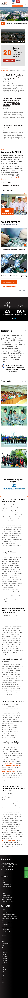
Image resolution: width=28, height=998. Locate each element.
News (3, 943)
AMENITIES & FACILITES (9, 288)
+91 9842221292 (7, 765)
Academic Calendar (3, 955)
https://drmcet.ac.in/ (8, 773)
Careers (3, 952)
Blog (3, 949)
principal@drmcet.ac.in (9, 874)
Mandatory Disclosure (3, 959)
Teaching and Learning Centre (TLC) (10, 914)
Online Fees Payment (3, 969)
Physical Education (6, 886)
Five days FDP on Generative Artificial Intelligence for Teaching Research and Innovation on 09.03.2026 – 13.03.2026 (12, 78)
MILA (3, 895)
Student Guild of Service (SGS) (9, 918)
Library (4, 884)
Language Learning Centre (8, 890)
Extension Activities (7, 897)
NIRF (3, 911)
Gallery (3, 947)
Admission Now (22, 292)
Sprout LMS (3, 983)
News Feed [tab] (4, 70)
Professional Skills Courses (8, 916)
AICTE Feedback (6, 931)
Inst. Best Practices (7, 901)
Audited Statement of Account (9, 920)
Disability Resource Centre (8, 899)
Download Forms (6, 933)
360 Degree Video (8, 60)
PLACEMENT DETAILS (9, 284)
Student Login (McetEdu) (8, 929)
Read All (23, 70)
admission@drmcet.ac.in (13, 767)
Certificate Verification (3, 963)
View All (18, 60)
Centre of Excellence (7, 888)
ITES (3, 892)
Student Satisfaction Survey (9, 924)
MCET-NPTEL (5, 926)
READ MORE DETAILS (8, 192)
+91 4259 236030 (7, 871)
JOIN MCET (20, 199)
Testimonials (3, 945)
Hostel (3, 882)
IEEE (3, 922)
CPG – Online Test (3, 976)
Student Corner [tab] (15, 70)
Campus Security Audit (7, 903)
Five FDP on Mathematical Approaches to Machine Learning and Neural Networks (13, 125)
